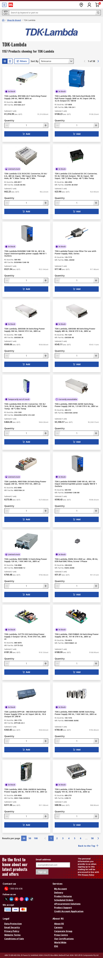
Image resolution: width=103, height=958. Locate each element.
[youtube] (16, 899)
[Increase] (45, 125)
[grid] (5, 61)
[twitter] (6, 899)
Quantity (9, 120)
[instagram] (22, 899)
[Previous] (84, 61)
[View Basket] (97, 5)
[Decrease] (7, 125)
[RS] (11, 5)
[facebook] (27, 899)
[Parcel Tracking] (81, 5)
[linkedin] (11, 899)
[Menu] (4, 5)
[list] (10, 61)
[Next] (98, 61)
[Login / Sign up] (89, 5)
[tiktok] (32, 899)
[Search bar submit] (98, 12)
